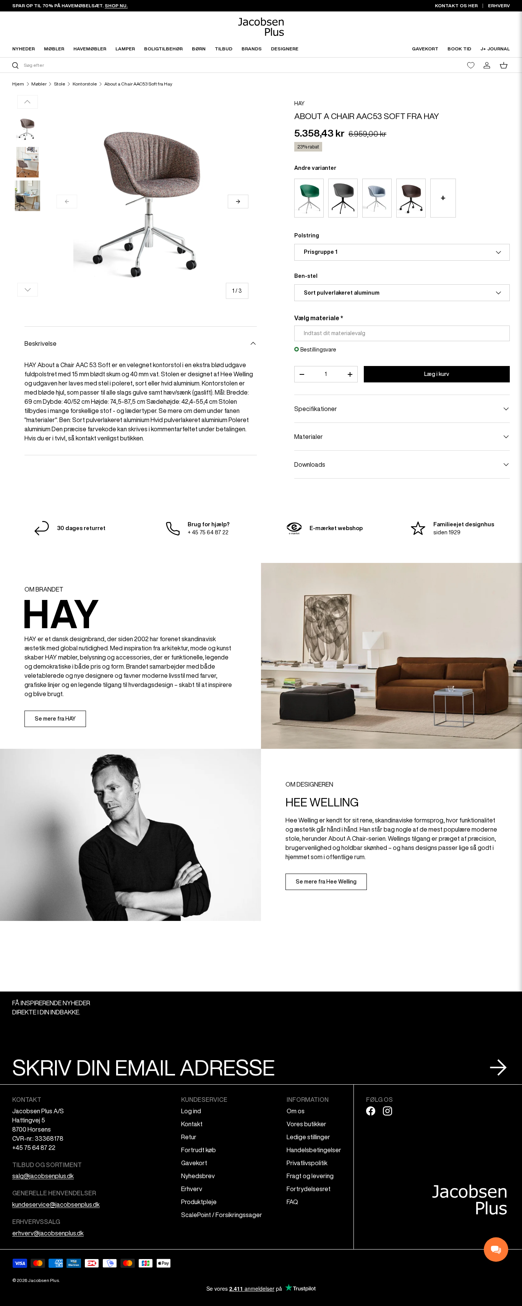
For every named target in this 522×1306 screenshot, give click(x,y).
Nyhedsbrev (198, 1176)
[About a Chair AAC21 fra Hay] (343, 198)
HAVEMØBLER (89, 48)
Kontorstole (85, 84)
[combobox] (135, 65)
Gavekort (194, 1163)
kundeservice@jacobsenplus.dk (56, 1204)
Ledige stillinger (308, 1137)
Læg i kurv (436, 374)
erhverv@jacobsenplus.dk (48, 1233)
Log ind (191, 1111)
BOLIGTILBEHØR (163, 48)
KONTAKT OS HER (456, 5)
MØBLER (54, 48)
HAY (299, 103)
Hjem (18, 84)
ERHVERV (499, 5)
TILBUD (223, 48)
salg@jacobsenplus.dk (43, 1176)
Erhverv (191, 1189)
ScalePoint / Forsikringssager (221, 1215)
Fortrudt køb (198, 1150)
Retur (188, 1137)
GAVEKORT (425, 48)
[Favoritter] (470, 65)
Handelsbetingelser (314, 1150)
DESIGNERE (284, 48)
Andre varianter (315, 168)
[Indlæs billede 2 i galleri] (27, 162)
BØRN (199, 48)
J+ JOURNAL (495, 48)
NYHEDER (23, 48)
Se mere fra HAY (55, 718)
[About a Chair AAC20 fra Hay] (309, 198)
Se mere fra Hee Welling (326, 881)
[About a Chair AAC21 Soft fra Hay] (377, 198)
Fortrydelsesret (309, 1189)
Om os (296, 1111)
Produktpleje (199, 1202)
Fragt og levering (310, 1176)
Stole (59, 84)
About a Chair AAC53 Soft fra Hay (138, 84)
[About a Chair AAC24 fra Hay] (411, 198)
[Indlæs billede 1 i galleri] (27, 128)
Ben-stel (306, 276)
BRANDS (252, 48)
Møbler (39, 84)
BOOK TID (459, 48)
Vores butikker (306, 1124)
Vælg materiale (316, 318)
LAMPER (125, 48)
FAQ (292, 1202)
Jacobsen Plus (43, 1280)
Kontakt (192, 1124)
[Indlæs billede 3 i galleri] (27, 196)
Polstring (306, 235)
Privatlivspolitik (307, 1163)
